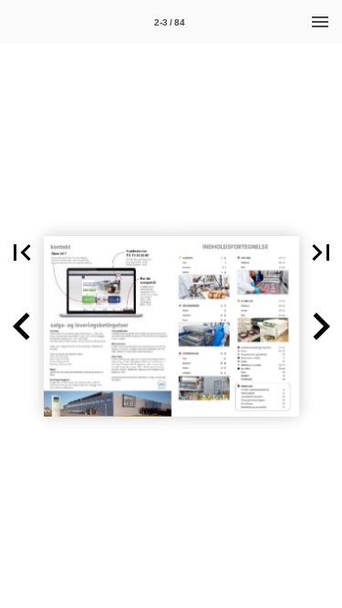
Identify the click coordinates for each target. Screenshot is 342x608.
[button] (22, 252)
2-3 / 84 (169, 22)
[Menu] (320, 22)
